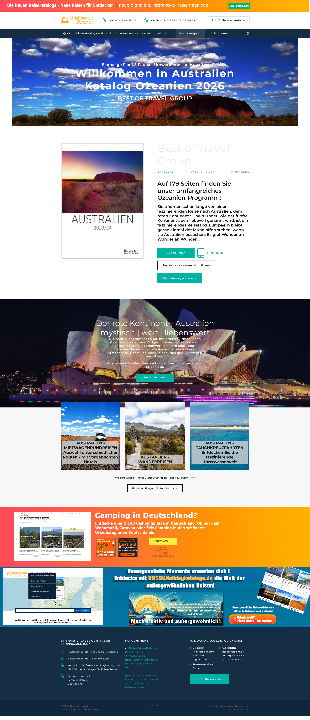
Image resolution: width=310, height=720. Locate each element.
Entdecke (165, 171)
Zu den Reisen (176, 252)
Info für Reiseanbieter (209, 679)
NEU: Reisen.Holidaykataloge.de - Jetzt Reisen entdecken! (108, 33)
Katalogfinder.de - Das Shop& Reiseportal (93, 651)
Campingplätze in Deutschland (174, 20)
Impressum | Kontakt (238, 709)
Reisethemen (220, 33)
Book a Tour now (155, 377)
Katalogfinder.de (122, 20)
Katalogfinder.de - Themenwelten (88, 658)
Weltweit (164, 33)
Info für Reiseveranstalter (228, 20)
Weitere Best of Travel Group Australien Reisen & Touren (152, 477)
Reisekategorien (190, 33)
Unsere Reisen (202, 171)
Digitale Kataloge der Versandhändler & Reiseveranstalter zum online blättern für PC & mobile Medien (141, 660)
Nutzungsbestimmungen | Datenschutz (228, 706)
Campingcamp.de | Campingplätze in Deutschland (79, 680)
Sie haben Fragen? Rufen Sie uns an (155, 488)
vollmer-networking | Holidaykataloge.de (81, 709)
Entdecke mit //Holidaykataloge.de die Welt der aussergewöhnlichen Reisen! (94, 667)
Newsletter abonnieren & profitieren (187, 265)
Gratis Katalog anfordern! (179, 278)
